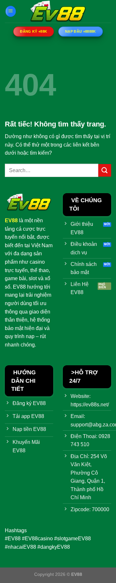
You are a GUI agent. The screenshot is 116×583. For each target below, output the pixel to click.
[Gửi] (104, 170)
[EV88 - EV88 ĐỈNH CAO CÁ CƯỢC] (58, 11)
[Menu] (10, 11)
